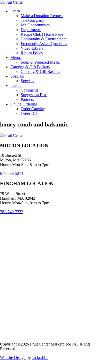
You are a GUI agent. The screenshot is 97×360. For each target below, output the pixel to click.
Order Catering (33, 109)
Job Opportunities (35, 25)
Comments (29, 90)
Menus (15, 57)
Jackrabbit (40, 357)
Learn (15, 11)
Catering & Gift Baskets (30, 67)
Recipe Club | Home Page (42, 34)
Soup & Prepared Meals (40, 62)
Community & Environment (43, 39)
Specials (17, 76)
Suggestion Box (34, 95)
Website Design (13, 357)
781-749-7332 (11, 211)
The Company (32, 20)
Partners (27, 99)
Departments (31, 29)
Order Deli (29, 113)
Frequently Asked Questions (44, 43)
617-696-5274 (11, 173)
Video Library (32, 48)
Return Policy (32, 53)
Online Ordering (23, 104)
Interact (16, 85)
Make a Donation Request (42, 15)
